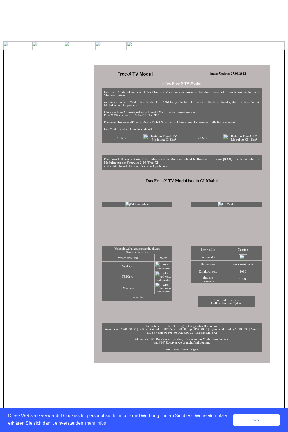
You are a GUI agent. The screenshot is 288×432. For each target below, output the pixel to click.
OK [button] (256, 420)
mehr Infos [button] (95, 423)
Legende (137, 297)
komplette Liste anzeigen (182, 349)
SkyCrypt (128, 266)
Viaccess (128, 288)
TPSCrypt (128, 276)
